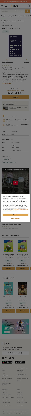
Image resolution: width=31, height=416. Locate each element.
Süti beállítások (15, 218)
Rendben (15, 214)
